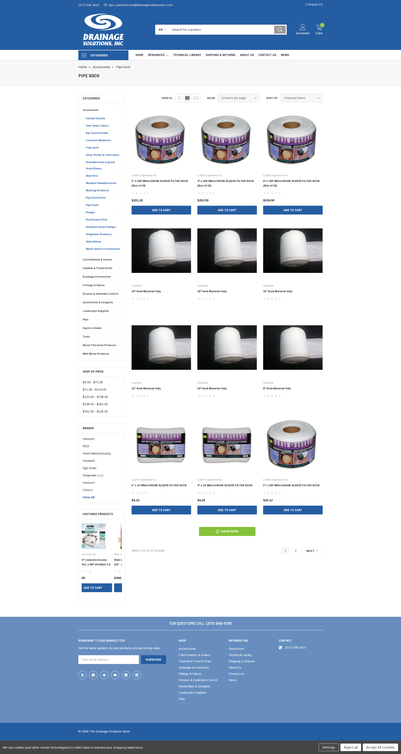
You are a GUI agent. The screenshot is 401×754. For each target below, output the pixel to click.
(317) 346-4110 (88, 4)
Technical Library (240, 655)
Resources (156, 55)
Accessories (90, 110)
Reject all (351, 747)
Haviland (89, 460)
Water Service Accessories (103, 249)
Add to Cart (102, 588)
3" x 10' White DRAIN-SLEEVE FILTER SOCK (159, 485)
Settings (328, 747)
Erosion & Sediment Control (100, 293)
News (233, 680)
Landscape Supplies (96, 311)
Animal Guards (95, 118)
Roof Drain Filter (96, 219)
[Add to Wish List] (119, 578)
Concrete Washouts (98, 140)
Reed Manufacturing (96, 453)
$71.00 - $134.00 (94, 389)
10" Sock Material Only (212, 388)
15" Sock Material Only (277, 291)
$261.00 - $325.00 (95, 411)
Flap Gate (92, 147)
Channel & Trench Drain (97, 268)
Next (310, 550)
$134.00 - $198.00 (95, 397)
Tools (86, 336)
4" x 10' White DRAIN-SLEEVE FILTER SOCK (225, 485)
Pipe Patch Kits (96, 197)
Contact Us (236, 673)
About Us (235, 667)
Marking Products (97, 190)
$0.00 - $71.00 (93, 382)
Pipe (85, 319)
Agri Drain (89, 468)
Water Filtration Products (99, 345)
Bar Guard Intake (97, 133)
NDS (86, 446)
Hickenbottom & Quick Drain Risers (100, 165)
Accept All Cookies (380, 747)
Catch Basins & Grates (97, 259)
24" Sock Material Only (146, 291)
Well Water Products (96, 353)
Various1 (89, 438)
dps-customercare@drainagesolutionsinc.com (141, 4)
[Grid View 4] (195, 98)
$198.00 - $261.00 (95, 404)
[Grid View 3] (187, 98)
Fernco (88, 490)
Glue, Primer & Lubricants (102, 155)
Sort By (272, 98)
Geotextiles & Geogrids (98, 302)
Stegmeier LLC (93, 475)
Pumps (90, 212)
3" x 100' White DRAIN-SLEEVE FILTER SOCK (291, 485)
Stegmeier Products (99, 234)
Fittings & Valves (94, 285)
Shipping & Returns (242, 661)
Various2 (89, 482)
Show (211, 98)
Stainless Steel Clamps (101, 227)
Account (303, 33)
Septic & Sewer (92, 328)
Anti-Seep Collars (97, 125)
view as (166, 98)
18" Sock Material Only (212, 291)
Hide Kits (92, 175)
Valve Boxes (93, 241)
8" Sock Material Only (277, 388)
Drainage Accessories (97, 276)
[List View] (179, 98)
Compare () (314, 4)
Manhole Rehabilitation (101, 183)
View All (89, 497)
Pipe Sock (92, 205)
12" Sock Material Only (146, 388)
